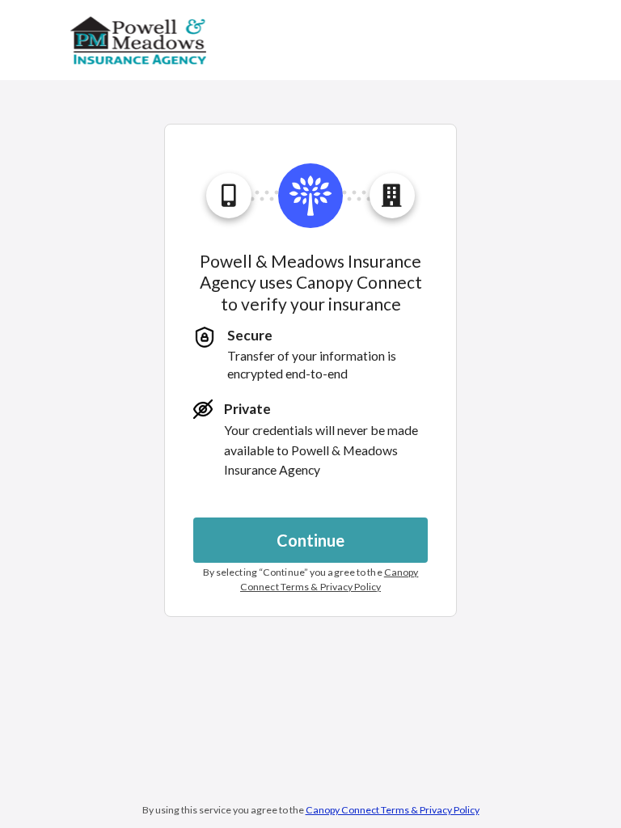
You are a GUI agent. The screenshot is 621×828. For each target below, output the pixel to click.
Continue (310, 540)
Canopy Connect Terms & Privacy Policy (392, 810)
